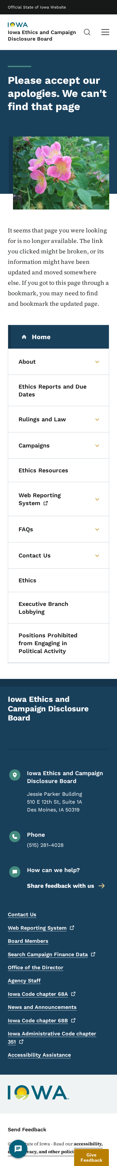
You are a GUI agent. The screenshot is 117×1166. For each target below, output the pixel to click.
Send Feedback (27, 1129)
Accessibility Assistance (39, 1055)
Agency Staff (24, 980)
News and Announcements (42, 1007)
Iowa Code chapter (38, 994)
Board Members (28, 941)
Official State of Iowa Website (37, 7)
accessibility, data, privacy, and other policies (55, 1147)
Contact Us (22, 914)
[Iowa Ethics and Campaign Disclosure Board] (24, 25)
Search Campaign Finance (48, 954)
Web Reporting (37, 928)
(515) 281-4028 (45, 845)
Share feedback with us (60, 885)
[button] (91, 1157)
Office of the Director (35, 967)
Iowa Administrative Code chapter (52, 1037)
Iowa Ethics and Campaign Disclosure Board (42, 35)
